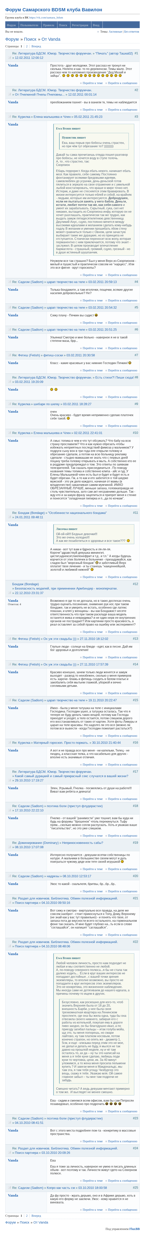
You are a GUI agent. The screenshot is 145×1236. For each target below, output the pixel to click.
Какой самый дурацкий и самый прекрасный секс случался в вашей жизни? (71, 776)
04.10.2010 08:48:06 (56, 946)
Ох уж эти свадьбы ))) (59, 639)
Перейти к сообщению (122, 83)
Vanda (13, 65)
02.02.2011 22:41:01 (88, 433)
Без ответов (131, 31)
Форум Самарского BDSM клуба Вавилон (53, 9)
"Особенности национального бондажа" (77, 513)
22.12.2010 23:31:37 (29, 593)
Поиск (63, 25)
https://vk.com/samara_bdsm (46, 17)
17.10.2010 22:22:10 (29, 810)
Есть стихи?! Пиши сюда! (114, 377)
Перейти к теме (93, 83)
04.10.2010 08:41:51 (29, 1123)
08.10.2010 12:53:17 (77, 876)
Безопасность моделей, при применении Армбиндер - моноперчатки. (66, 588)
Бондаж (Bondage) (31, 513)
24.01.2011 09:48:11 (29, 517)
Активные (115, 31)
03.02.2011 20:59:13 (102, 282)
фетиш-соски (53, 355)
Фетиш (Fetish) (29, 355)
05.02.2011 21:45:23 (88, 117)
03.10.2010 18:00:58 (92, 1188)
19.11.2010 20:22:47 (102, 700)
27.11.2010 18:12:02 (94, 639)
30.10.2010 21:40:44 (106, 743)
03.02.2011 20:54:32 (102, 307)
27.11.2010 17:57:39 (94, 664)
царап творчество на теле (66, 282)
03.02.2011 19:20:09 (29, 382)
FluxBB (134, 1229)
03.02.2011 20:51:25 (102, 329)
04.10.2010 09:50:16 (56, 903)
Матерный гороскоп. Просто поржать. (61, 743)
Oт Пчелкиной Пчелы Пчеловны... (40, 94)
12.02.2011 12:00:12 (29, 58)
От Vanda (51, 39)
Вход (96, 25)
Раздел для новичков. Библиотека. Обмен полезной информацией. (68, 898)
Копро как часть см (61, 1188)
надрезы (53, 876)
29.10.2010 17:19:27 (29, 780)
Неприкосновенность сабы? (82, 843)
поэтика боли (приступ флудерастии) (75, 806)
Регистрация (80, 25)
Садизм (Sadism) (30, 282)
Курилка (24, 117)
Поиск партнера (26, 903)
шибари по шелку (47, 404)
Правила (48, 25)
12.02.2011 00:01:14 (82, 94)
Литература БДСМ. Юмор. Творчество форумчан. (55, 53)
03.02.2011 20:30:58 (80, 355)
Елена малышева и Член (52, 117)
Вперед (36, 46)
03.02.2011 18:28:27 (77, 404)
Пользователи (29, 25)
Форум (11, 25)
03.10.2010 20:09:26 (56, 1153)
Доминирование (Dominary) (38, 843)
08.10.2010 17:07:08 (29, 847)
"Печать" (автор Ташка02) (114, 53)
